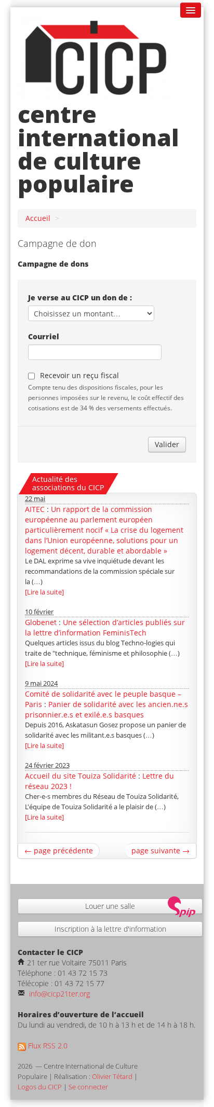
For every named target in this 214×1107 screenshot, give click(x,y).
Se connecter (88, 1087)
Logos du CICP (40, 1087)
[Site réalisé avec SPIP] (185, 906)
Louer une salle (110, 906)
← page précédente (58, 850)
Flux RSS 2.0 (47, 1045)
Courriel (43, 336)
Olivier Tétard (112, 1076)
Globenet (41, 622)
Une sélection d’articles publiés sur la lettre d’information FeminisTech (105, 627)
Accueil (37, 218)
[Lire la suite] (44, 592)
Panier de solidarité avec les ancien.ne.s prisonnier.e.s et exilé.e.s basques (106, 709)
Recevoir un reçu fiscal (79, 375)
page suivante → (160, 850)
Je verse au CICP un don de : (80, 297)
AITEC (35, 509)
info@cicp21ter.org (58, 994)
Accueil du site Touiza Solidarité (80, 776)
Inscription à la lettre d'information (110, 929)
